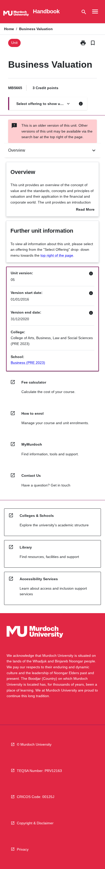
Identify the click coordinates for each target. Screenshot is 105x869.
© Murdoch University (34, 744)
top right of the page (57, 255)
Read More (85, 209)
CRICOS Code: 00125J (35, 797)
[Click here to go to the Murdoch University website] (16, 14)
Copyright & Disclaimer (35, 823)
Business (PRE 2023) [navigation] (28, 363)
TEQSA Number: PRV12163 (39, 771)
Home (9, 29)
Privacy (23, 849)
